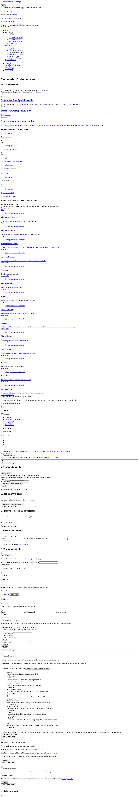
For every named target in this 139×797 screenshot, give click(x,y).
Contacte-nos (5, 506)
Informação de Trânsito (16, 54)
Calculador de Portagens (17, 52)
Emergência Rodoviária (12, 65)
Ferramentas (9, 47)
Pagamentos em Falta (16, 50)
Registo (9, 473)
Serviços (11, 36)
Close (3, 463)
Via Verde (8, 32)
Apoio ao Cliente (10, 60)
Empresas (11, 27)
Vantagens (8, 45)
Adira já (24, 489)
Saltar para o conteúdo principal (11, 2)
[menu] (12, 32)
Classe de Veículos (15, 58)
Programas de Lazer (37, 749)
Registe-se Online (22, 544)
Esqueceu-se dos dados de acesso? (12, 483)
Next (8, 208)
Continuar (13, 506)
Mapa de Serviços (14, 56)
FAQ (2, 142)
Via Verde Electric (15, 39)
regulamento (32, 732)
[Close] (1, 498)
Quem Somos (9, 67)
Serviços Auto (13, 43)
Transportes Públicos (15, 41)
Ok (2, 94)
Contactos (8, 63)
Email (3, 479)
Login (3, 473)
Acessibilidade (9, 70)
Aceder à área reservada (8, 196)
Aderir (7, 30)
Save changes (11, 463)
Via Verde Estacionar (15, 38)
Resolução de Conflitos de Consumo (58, 451)
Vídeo (6, 173)
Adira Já (24, 568)
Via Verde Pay (9, 69)
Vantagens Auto (51, 756)
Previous (3, 208)
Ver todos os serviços (7, 395)
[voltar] (10, 34)
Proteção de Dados (39, 451)
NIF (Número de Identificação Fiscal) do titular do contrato (20, 562)
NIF (2, 519)
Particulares (4, 27)
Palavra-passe (5, 481)
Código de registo (60, 612)
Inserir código (14, 594)
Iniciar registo (6, 564)
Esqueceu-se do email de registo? (12, 504)
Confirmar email (29, 612)
